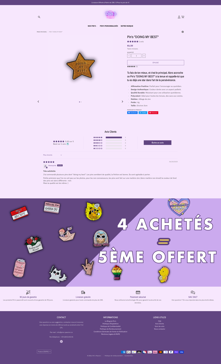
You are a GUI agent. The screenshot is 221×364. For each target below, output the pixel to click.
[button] (133, 41)
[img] (48, 162)
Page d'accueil (42, 32)
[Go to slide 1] (79, 101)
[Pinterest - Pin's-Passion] (182, 31)
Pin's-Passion (96, 356)
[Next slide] (122, 101)
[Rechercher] (39, 17)
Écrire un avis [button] (158, 142)
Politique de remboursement (114, 356)
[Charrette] (182, 17)
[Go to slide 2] (81, 101)
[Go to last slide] (38, 101)
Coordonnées (129, 356)
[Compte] (179, 17)
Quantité (130, 52)
